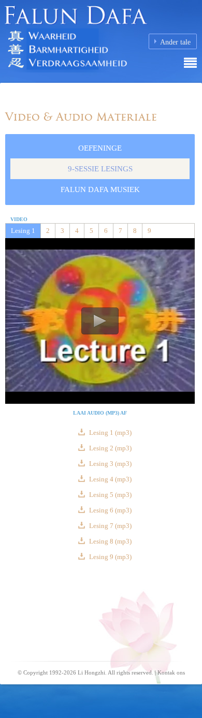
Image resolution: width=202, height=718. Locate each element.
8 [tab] (135, 231)
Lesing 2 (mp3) (110, 448)
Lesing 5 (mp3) (110, 495)
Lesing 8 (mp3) (110, 541)
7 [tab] (120, 231)
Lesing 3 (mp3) (110, 463)
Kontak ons (171, 672)
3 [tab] (62, 231)
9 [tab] (149, 231)
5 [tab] (91, 231)
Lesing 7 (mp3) (110, 526)
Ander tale (175, 42)
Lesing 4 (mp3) (110, 479)
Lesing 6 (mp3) (110, 510)
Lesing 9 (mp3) (110, 557)
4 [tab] (77, 231)
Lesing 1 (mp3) (110, 432)
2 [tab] (48, 231)
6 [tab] (106, 231)
